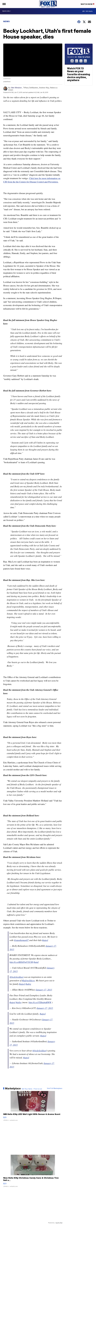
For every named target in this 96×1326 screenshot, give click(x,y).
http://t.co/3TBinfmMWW (40, 1002)
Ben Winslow (16, 88)
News (6, 21)
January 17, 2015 (44, 989)
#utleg (28, 983)
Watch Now (87, 4)
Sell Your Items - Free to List (32, 1089)
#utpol (45, 940)
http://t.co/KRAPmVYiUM (21, 962)
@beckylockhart (16, 976)
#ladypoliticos (28, 980)
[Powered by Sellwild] (58, 1223)
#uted (36, 962)
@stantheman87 (21, 940)
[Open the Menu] (4, 4)
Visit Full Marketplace (54, 1088)
